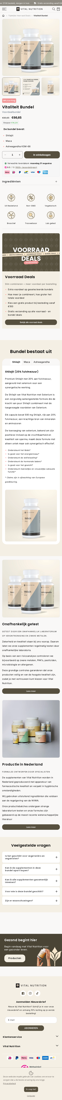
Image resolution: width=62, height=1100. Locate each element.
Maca (27, 361)
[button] (53, 9)
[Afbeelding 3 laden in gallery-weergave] (50, 86)
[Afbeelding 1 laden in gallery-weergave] (11, 86)
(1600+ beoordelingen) (26, 167)
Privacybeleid (9, 1083)
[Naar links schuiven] (3, 86)
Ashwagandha (42, 361)
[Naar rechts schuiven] (58, 86)
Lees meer (31, 691)
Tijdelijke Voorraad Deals (19, 16)
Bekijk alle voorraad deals (31, 322)
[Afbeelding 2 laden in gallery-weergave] (31, 86)
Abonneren (31, 1028)
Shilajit (16, 361)
